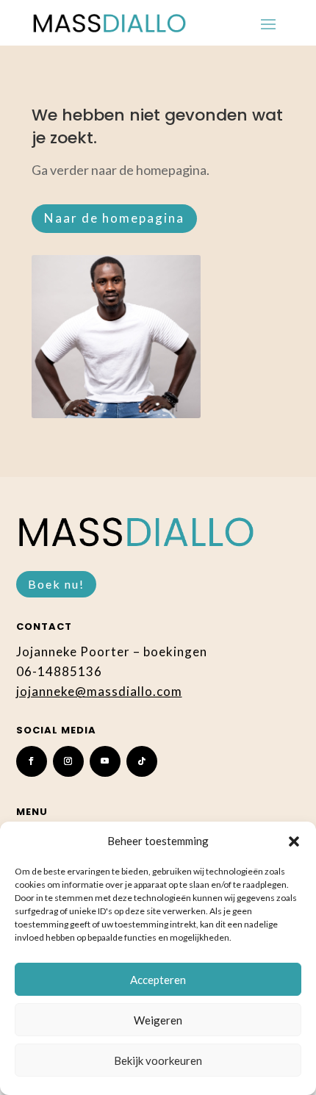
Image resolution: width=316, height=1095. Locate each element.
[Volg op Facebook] (31, 761)
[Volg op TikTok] (141, 761)
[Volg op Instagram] (68, 761)
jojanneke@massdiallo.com (99, 691)
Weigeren (158, 1020)
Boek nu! (56, 584)
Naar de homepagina (114, 218)
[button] (294, 841)
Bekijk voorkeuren (158, 1060)
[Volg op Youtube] (105, 761)
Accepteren (158, 979)
